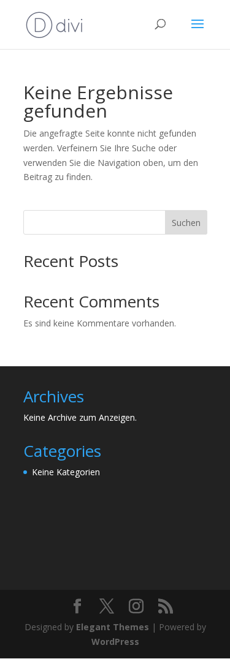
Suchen (186, 222)
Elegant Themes (112, 627)
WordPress (115, 641)
